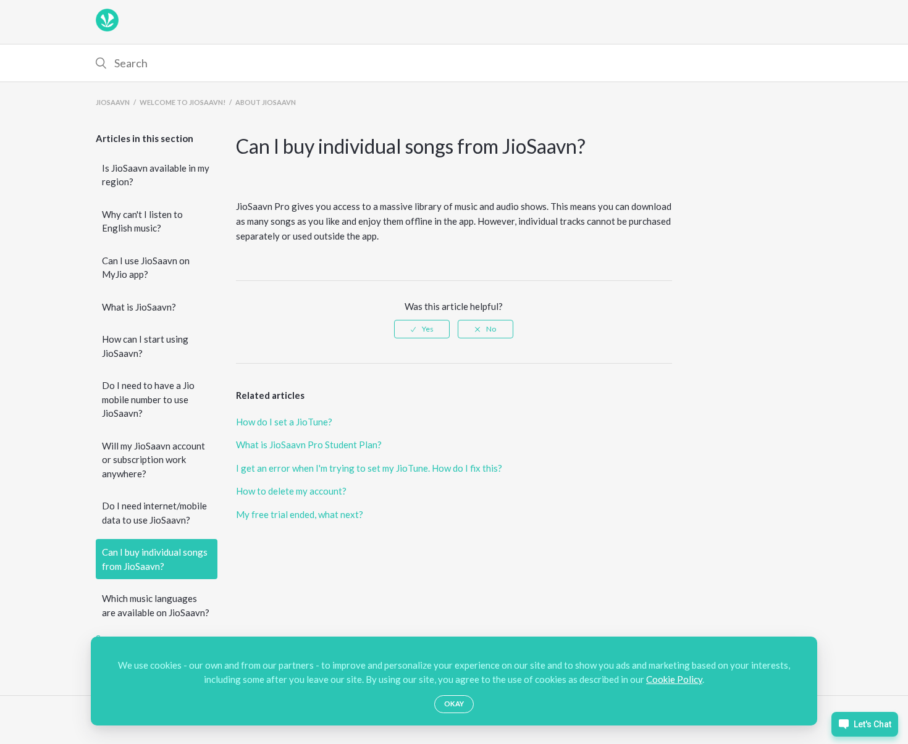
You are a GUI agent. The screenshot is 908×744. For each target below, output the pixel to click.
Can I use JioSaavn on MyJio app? (146, 267)
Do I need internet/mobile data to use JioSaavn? (154, 512)
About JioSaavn (265, 102)
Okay (454, 704)
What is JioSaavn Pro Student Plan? (309, 444)
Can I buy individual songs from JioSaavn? (155, 559)
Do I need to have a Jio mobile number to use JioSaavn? (148, 399)
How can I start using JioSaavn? (145, 346)
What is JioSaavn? (139, 306)
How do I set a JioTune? (284, 421)
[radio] (422, 329)
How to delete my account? (291, 490)
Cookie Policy (674, 679)
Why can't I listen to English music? (142, 221)
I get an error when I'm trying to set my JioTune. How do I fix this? (369, 468)
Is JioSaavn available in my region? (155, 175)
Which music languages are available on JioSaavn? (155, 605)
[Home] (107, 27)
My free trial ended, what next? (299, 514)
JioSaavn (113, 102)
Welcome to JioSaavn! (182, 102)
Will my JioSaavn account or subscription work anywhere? (153, 459)
